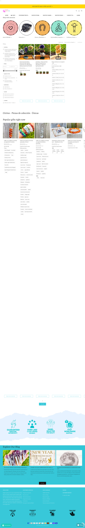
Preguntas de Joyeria (27, 498)
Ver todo (42, 404)
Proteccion (21, 37)
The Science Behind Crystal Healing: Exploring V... (15, 467)
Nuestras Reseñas (46, 500)
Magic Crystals (40, 525)
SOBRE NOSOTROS (46, 492)
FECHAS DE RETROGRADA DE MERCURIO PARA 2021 (68, 468)
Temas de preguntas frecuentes (48, 502)
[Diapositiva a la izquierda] (40, 401)
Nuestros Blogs (45, 494)
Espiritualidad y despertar (57, 37)
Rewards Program (46, 496)
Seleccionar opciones (26, 100)
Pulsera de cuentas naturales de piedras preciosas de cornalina (74, 142)
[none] (21, 74)
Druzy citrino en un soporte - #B (58, 62)
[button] (76, 10)
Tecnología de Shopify (46, 525)
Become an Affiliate (46, 498)
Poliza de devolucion (27, 496)
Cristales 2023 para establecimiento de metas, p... (42, 467)
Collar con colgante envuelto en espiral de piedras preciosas (42, 142)
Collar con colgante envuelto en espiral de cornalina (10, 141)
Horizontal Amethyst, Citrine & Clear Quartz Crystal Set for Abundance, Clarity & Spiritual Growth (26, 64)
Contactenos (25, 500)
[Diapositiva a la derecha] (45, 401)
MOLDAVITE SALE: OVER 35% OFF (41, 6)
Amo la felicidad (6, 37)
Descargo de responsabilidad (28, 502)
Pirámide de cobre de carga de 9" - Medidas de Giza (58, 141)
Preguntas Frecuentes (27, 492)
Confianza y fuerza (71, 37)
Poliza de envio (26, 494)
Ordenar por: (61, 42)
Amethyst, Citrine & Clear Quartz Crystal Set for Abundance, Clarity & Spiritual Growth (42, 64)
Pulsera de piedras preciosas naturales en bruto (26, 141)
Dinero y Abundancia (39, 37)
